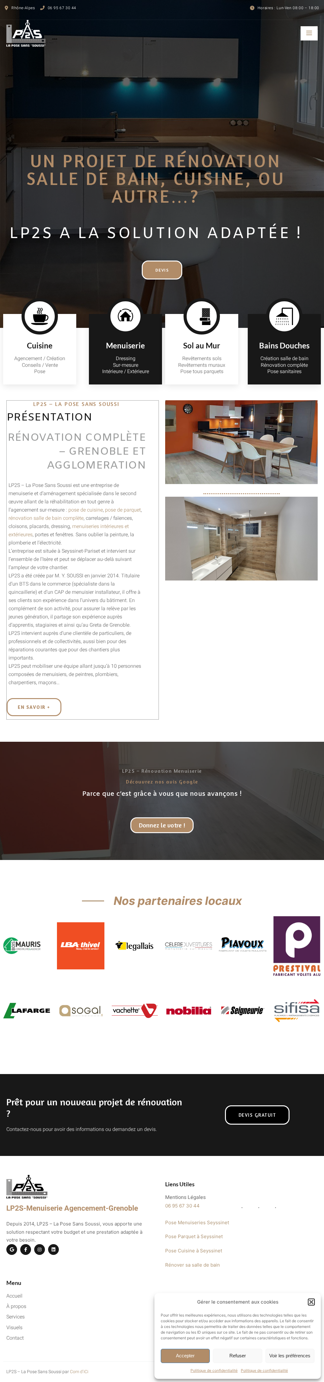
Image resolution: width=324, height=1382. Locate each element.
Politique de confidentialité (214, 1370)
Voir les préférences (289, 1355)
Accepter (185, 1355)
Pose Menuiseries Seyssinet (197, 1222)
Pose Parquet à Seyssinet (194, 1236)
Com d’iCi (79, 1371)
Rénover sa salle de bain (192, 1265)
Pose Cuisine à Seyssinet (193, 1251)
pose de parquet (123, 510)
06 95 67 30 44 (182, 1206)
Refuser (237, 1355)
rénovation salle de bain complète (46, 518)
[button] (311, 1302)
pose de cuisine (85, 510)
